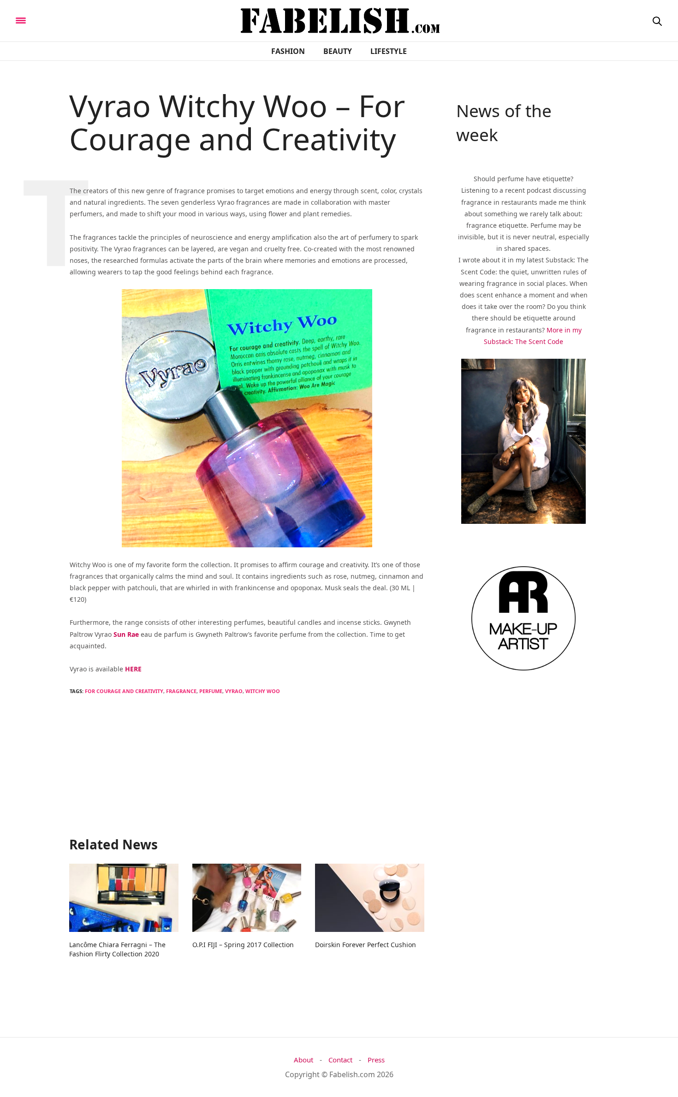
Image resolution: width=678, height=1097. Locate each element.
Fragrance (181, 691)
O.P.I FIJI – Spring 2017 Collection (243, 944)
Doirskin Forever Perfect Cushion (365, 944)
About (303, 1059)
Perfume (210, 691)
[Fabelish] (98, 20)
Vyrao (234, 691)
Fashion (288, 51)
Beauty (337, 51)
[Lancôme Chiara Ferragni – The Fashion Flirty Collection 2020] (123, 898)
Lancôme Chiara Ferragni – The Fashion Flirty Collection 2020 (117, 949)
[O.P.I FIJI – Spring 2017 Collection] (247, 898)
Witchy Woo (262, 691)
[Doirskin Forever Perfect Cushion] (369, 898)
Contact (340, 1059)
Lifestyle (388, 51)
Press (376, 1059)
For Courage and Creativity (124, 691)
